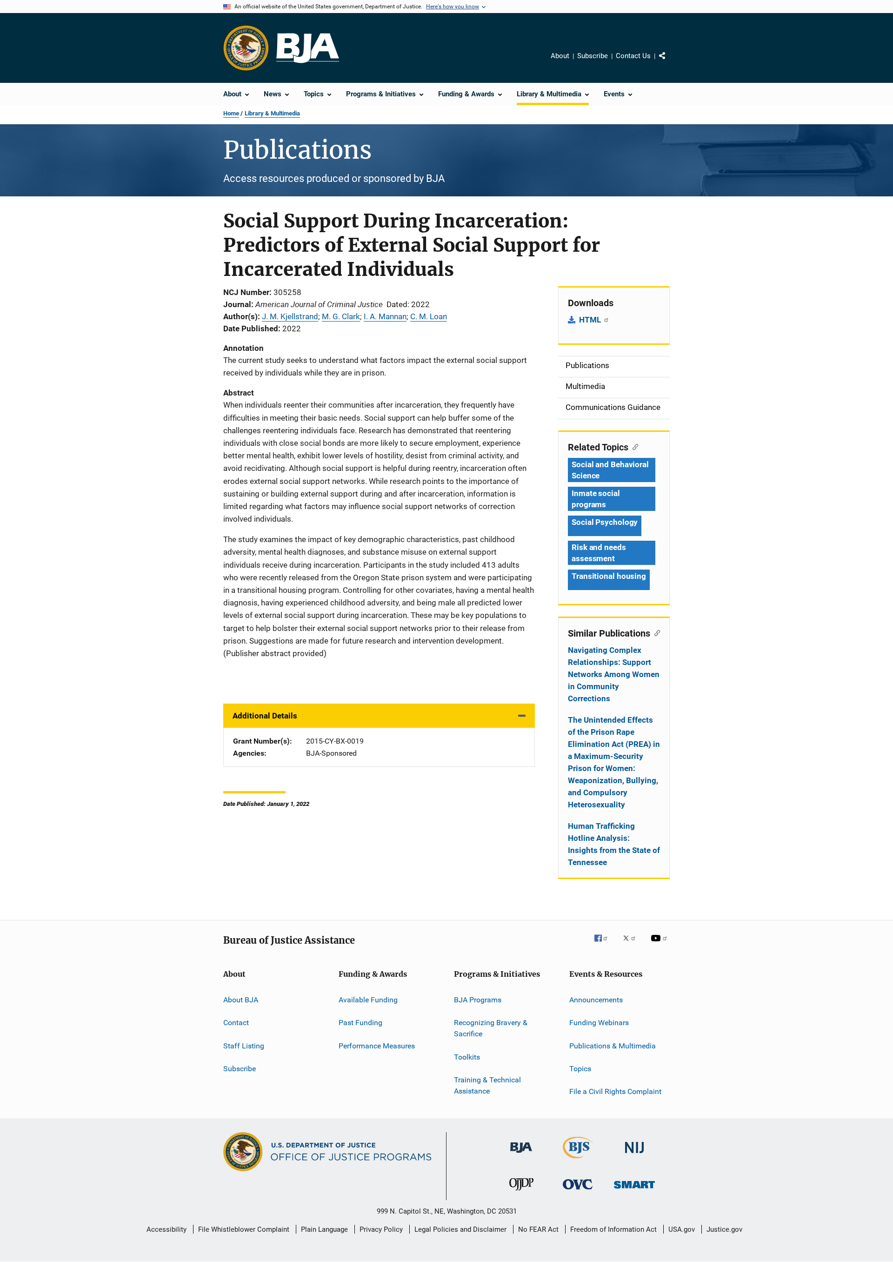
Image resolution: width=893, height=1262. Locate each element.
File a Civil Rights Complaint (615, 1091)
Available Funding (368, 999)
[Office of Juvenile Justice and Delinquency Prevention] (521, 1192)
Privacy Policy (381, 1229)
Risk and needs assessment (599, 553)
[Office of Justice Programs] (246, 48)
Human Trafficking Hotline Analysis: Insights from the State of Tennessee (614, 844)
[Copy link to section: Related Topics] (633, 446)
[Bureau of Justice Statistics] (578, 1160)
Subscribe (592, 56)
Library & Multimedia (272, 113)
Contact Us (633, 56)
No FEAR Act (538, 1229)
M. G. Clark (341, 316)
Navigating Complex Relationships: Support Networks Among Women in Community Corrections (614, 674)
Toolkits (467, 1056)
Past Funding (360, 1022)
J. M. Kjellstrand (290, 316)
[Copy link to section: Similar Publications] (655, 632)
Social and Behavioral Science (610, 470)
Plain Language (324, 1229)
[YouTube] (660, 944)
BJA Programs (477, 999)
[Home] (307, 48)
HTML (591, 319)
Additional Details (265, 715)
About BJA (240, 999)
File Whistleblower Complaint (243, 1229)
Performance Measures (377, 1045)
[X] (632, 944)
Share (669, 62)
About (560, 56)
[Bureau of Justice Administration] (521, 1154)
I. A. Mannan (385, 316)
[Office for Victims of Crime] (578, 1191)
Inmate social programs (596, 499)
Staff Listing (243, 1045)
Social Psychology (605, 522)
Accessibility (167, 1229)
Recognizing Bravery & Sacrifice (490, 1028)
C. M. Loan (428, 316)
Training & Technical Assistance (487, 1085)
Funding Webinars (599, 1022)
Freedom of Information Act (613, 1229)
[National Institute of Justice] (634, 1155)
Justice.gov (724, 1229)
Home (231, 113)
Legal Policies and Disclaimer (460, 1229)
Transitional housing (609, 576)
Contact (236, 1022)
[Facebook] (604, 944)
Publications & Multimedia (612, 1045)
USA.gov (681, 1229)
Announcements (596, 999)
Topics (580, 1068)
